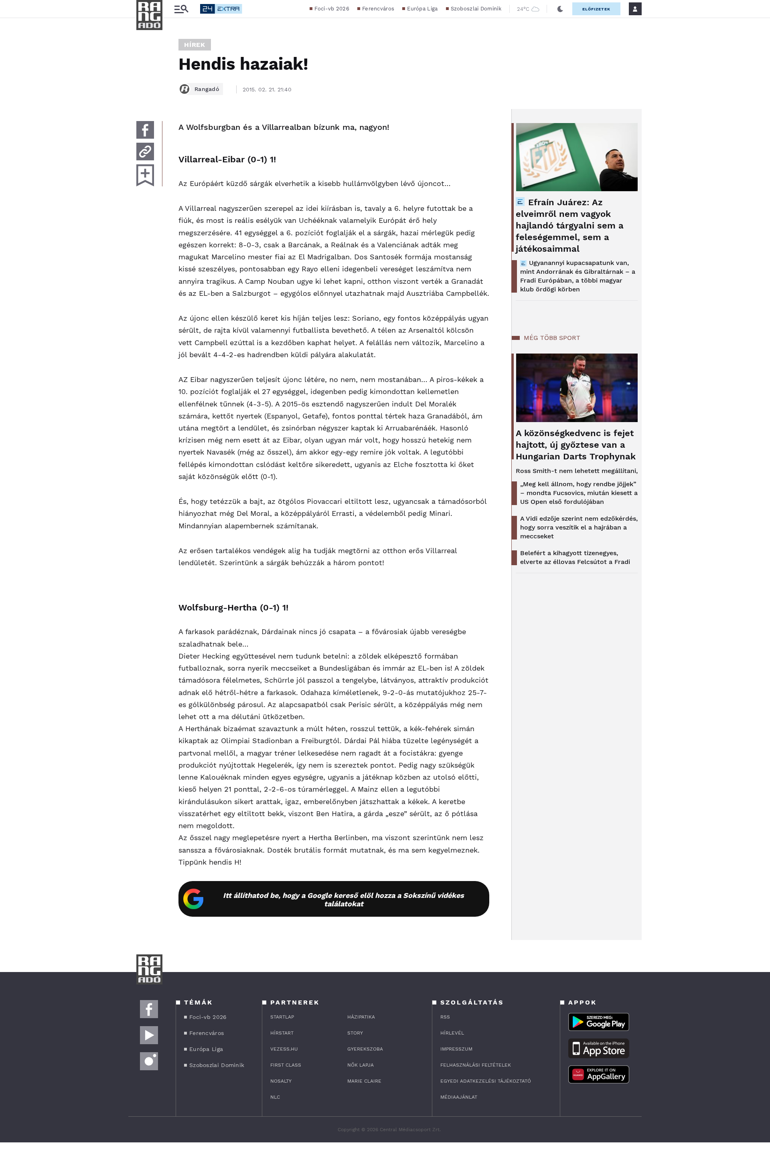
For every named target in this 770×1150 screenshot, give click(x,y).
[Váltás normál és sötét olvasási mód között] (560, 9)
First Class (285, 1065)
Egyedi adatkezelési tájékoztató (485, 1081)
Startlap (282, 1017)
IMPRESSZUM (456, 1049)
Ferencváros (378, 9)
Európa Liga (422, 9)
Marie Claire (364, 1081)
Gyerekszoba (365, 1049)
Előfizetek (596, 9)
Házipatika (361, 1017)
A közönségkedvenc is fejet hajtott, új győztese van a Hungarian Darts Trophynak (576, 444)
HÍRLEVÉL (452, 1033)
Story (355, 1033)
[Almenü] (181, 9)
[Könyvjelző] (145, 175)
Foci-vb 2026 (331, 9)
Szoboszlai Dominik (476, 9)
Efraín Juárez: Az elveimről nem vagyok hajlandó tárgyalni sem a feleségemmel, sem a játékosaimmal (570, 225)
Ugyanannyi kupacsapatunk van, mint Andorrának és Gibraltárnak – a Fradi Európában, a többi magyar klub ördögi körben (577, 276)
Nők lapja (360, 1065)
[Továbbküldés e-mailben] (145, 151)
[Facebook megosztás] (145, 130)
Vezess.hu (284, 1049)
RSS (445, 1017)
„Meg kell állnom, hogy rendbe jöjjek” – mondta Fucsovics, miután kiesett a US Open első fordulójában (579, 492)
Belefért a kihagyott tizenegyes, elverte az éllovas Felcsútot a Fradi (575, 557)
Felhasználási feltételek (475, 1065)
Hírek (194, 45)
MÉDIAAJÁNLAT (458, 1097)
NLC (275, 1097)
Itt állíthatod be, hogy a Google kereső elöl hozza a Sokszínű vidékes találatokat (343, 899)
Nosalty (281, 1081)
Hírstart (282, 1033)
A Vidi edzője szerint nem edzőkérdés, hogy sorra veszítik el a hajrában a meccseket (579, 527)
